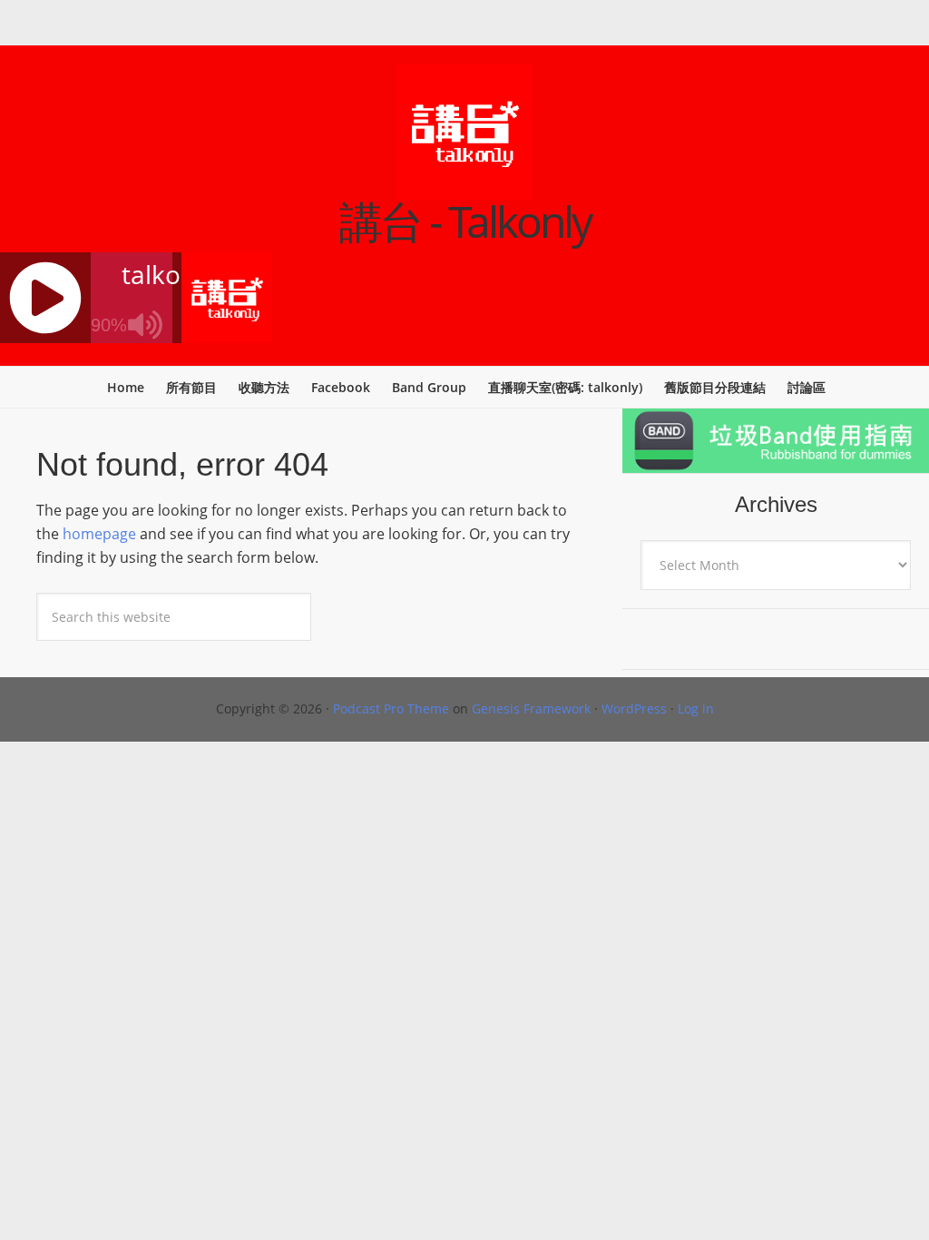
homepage (99, 534)
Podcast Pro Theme (391, 708)
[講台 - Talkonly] (464, 188)
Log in (696, 708)
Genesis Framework (531, 708)
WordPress (634, 708)
